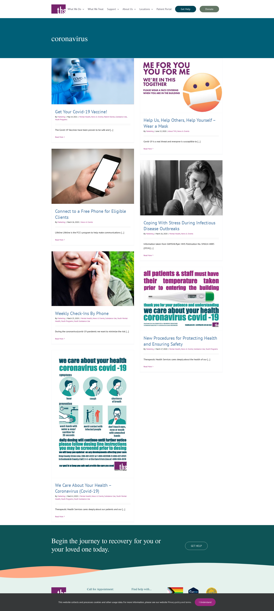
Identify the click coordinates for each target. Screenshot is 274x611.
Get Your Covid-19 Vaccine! (81, 112)
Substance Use (121, 117)
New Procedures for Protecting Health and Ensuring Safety (180, 341)
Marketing (61, 117)
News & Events (97, 117)
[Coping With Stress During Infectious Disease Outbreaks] (181, 187)
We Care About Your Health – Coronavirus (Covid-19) (83, 488)
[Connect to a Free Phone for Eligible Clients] (93, 176)
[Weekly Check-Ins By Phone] (93, 278)
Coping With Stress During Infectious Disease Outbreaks (179, 226)
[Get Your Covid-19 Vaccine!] (93, 81)
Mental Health (84, 117)
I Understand (205, 602)
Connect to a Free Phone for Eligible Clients (90, 214)
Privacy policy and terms (179, 602)
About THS (172, 131)
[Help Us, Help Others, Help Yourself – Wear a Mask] (181, 85)
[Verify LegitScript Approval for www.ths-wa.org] (193, 593)
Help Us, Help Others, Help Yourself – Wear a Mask (179, 123)
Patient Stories (109, 117)
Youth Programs (61, 119)
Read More (59, 137)
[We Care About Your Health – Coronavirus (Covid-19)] (93, 414)
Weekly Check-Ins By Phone (82, 313)
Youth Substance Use (82, 321)
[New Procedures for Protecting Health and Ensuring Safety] (181, 299)
